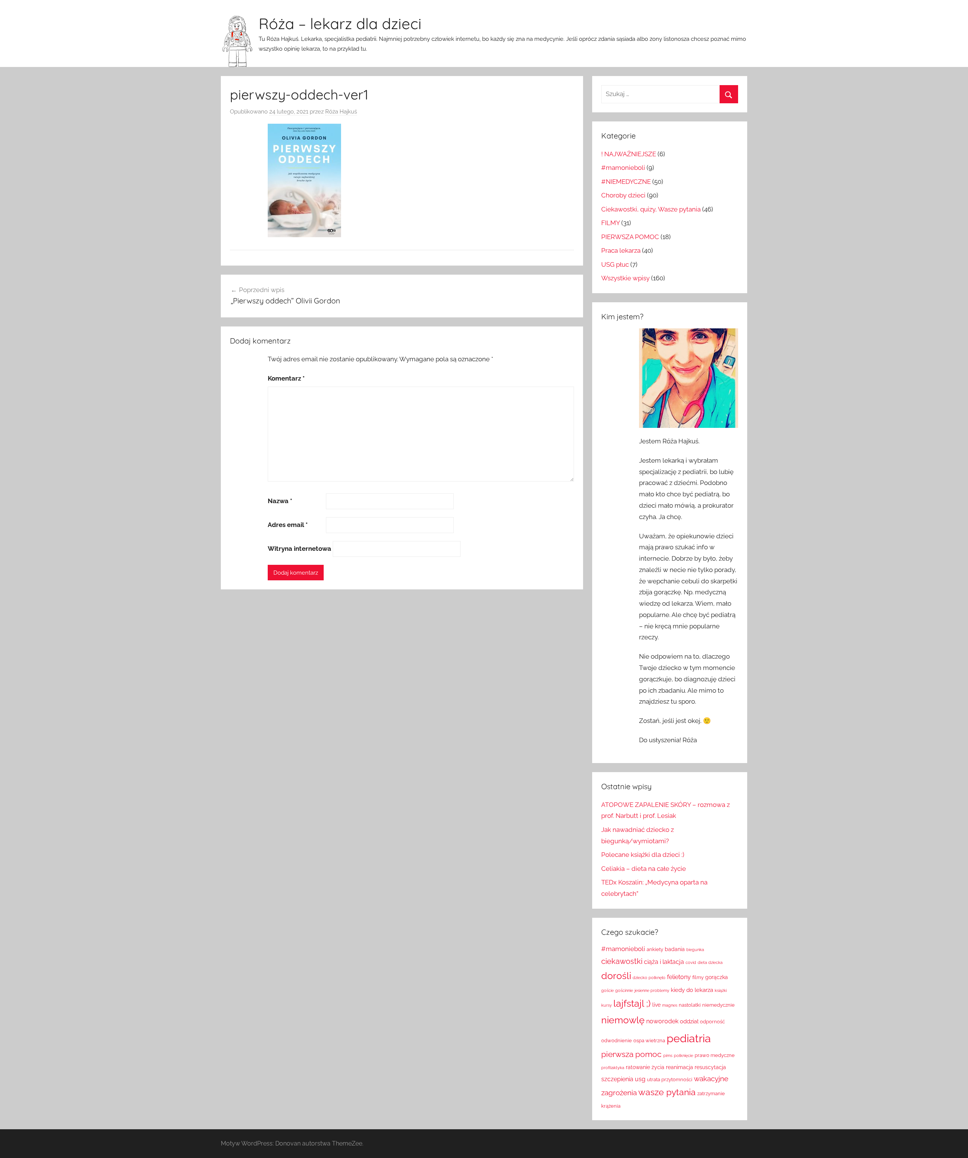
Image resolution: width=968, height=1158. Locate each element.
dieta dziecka (710, 962)
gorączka (716, 977)
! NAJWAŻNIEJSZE (628, 154)
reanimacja (679, 1067)
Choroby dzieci (623, 195)
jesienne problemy (651, 990)
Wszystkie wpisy (625, 278)
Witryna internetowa (299, 548)
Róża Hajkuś (341, 111)
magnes (669, 1005)
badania (675, 949)
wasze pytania (667, 1092)
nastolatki (690, 1005)
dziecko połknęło (649, 977)
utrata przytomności (669, 1079)
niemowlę (623, 1020)
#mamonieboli (623, 167)
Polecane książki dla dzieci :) (642, 854)
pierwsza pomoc (631, 1054)
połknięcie (683, 1055)
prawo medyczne (715, 1055)
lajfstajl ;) (632, 1003)
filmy (698, 977)
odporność (712, 1021)
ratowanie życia (645, 1067)
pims (667, 1055)
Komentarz (286, 378)
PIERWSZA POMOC (630, 237)
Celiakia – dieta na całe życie (643, 868)
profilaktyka (612, 1067)
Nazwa (280, 501)
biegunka (695, 949)
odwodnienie (616, 1040)
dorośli (616, 975)
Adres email (288, 524)
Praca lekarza (621, 250)
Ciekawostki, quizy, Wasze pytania (651, 209)
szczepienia (617, 1079)
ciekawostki (621, 961)
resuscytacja (710, 1067)
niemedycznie (718, 1005)
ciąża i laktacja (664, 961)
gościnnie (624, 990)
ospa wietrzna (649, 1040)
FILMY (610, 223)
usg (640, 1079)
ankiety (655, 949)
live (656, 1005)
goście (607, 990)
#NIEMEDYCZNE (626, 181)
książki (721, 990)
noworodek (662, 1021)
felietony (679, 977)
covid (691, 962)
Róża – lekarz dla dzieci (340, 23)
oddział (689, 1021)
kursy (606, 1005)
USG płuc (615, 264)
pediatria (689, 1038)
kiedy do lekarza (692, 990)
